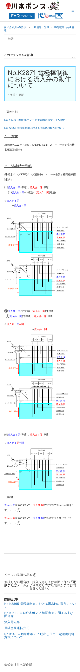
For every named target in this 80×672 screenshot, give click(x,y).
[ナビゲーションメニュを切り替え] (72, 10)
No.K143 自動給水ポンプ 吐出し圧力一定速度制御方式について (39, 635)
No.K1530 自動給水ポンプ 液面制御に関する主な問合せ (36, 119)
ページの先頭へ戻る (18, 575)
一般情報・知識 (40, 27)
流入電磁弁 (12, 622)
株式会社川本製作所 (15, 27)
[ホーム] (22, 17)
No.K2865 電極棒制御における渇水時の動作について (34, 127)
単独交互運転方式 (16, 628)
